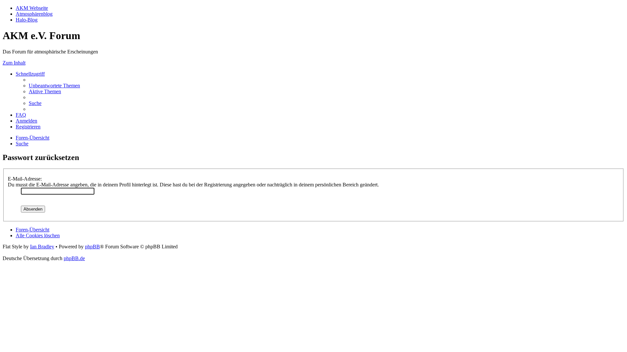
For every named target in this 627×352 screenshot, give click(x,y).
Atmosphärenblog (34, 14)
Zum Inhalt (14, 63)
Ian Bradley (42, 246)
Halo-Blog (27, 19)
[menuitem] (54, 85)
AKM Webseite (32, 8)
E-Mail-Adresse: (25, 179)
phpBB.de (74, 258)
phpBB (92, 246)
